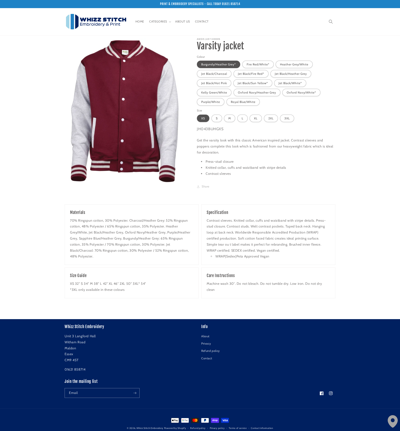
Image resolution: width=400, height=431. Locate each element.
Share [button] (205, 186)
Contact (206, 358)
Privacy (206, 343)
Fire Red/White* (258, 64)
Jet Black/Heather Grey (291, 74)
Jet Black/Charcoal (214, 74)
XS (203, 118)
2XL (271, 118)
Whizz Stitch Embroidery (149, 428)
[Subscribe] (134, 393)
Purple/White (210, 102)
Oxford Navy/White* (301, 92)
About (205, 336)
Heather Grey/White (294, 64)
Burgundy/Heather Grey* (218, 64)
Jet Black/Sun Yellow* (253, 83)
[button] (160, 21)
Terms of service (238, 428)
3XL (287, 118)
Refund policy (210, 351)
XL (256, 118)
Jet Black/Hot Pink (214, 83)
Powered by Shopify (175, 428)
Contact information (262, 428)
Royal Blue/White (243, 102)
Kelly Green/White (214, 92)
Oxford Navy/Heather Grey (257, 92)
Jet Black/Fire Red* (251, 74)
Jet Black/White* (290, 83)
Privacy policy (217, 428)
